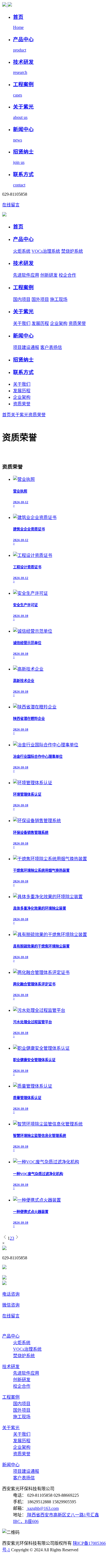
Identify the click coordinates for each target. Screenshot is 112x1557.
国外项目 (40, 299)
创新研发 (49, 275)
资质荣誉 (77, 323)
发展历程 (40, 323)
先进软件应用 (26, 275)
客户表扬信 (51, 347)
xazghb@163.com (42, 1508)
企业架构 (58, 323)
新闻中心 (23, 336)
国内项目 (21, 299)
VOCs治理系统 (46, 251)
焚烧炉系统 (72, 251)
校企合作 (67, 275)
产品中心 (23, 239)
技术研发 (23, 263)
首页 (18, 227)
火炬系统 (21, 251)
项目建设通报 (26, 347)
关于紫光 (23, 311)
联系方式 (23, 372)
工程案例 (23, 287)
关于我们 (21, 323)
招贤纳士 (23, 360)
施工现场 (58, 299)
